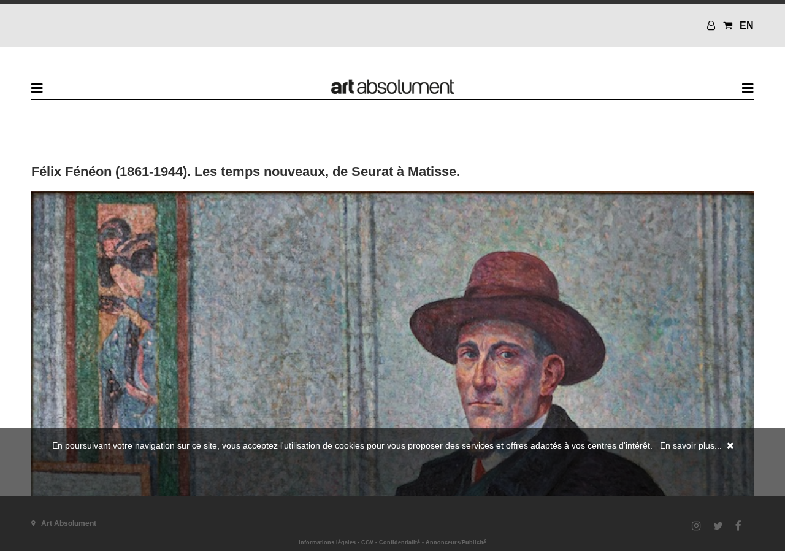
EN (747, 25)
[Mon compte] (712, 25)
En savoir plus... (691, 445)
